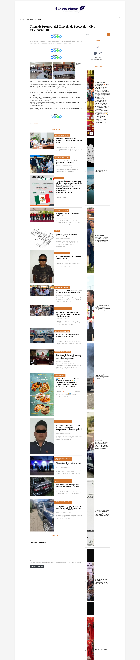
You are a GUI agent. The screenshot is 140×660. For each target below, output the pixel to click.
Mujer (97, 15)
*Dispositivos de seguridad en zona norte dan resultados (68, 464)
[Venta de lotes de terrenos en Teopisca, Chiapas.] (42, 238)
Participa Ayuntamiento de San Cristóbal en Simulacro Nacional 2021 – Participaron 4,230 (69, 314)
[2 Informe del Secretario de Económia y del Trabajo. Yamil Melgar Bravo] (42, 140)
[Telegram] (60, 36)
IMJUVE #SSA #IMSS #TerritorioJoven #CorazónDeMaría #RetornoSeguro (69, 292)
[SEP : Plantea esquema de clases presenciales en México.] (42, 335)
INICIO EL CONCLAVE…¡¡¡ (102, 650)
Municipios (54, 15)
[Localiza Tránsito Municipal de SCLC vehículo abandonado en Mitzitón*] (42, 486)
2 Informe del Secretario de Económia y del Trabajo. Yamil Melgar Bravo (69, 140)
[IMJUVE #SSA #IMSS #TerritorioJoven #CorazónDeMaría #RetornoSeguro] (42, 290)
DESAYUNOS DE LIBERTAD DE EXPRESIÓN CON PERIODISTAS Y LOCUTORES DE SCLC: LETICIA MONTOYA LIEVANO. (102, 239)
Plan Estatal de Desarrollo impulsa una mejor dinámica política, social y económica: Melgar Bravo (69, 357)
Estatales (62, 15)
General (27, 15)
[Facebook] (52, 36)
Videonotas (30, 19)
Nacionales (70, 15)
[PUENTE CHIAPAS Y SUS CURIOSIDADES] (90, 171)
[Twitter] (54, 36)
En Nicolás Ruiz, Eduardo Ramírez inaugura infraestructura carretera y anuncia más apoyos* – (102, 308)
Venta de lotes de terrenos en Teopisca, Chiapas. (66, 235)
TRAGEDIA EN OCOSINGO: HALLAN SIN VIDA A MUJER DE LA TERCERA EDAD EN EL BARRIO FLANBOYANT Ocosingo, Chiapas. (102, 444)
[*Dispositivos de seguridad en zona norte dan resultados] (42, 465)
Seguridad (66, 287)
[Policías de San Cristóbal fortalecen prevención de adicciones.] (42, 163)
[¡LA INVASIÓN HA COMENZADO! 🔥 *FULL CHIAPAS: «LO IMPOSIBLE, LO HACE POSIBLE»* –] (90, 103)
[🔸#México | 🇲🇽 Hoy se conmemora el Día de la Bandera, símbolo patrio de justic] (42, 190)
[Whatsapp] (57, 36)
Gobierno (61, 307)
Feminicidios (105, 15)
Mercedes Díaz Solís (35, 121)
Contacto (38, 19)
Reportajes (78, 15)
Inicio (21, 15)
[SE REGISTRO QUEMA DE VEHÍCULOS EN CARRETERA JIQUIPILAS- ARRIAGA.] (90, 376)
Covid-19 (34, 15)
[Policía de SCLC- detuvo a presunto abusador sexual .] (42, 266)
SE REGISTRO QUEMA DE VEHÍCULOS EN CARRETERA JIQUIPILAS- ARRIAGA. (102, 376)
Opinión (92, 15)
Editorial (22, 19)
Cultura (86, 15)
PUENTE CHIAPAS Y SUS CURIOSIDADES (101, 170)
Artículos (40, 15)
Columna (112, 15)
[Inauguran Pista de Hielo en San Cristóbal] (42, 214)
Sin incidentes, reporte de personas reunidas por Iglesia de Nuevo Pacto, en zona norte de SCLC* (69, 508)
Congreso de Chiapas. (60, 351)
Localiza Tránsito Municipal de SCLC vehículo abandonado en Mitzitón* (69, 485)
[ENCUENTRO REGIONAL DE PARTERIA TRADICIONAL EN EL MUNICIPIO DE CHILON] (90, 582)
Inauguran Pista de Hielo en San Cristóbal (67, 214)
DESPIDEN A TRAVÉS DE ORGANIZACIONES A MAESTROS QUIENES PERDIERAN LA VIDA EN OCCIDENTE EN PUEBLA (102, 513)
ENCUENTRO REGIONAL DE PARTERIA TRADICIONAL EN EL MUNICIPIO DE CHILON (102, 581)
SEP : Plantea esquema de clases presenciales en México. (67, 335)
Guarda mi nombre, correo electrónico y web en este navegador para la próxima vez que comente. (56, 562)
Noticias (48, 15)
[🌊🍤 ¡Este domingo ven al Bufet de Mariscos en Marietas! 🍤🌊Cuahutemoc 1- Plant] (42, 394)
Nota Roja (62, 420)
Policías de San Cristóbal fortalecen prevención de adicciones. (68, 162)
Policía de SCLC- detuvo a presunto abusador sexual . (68, 257)
